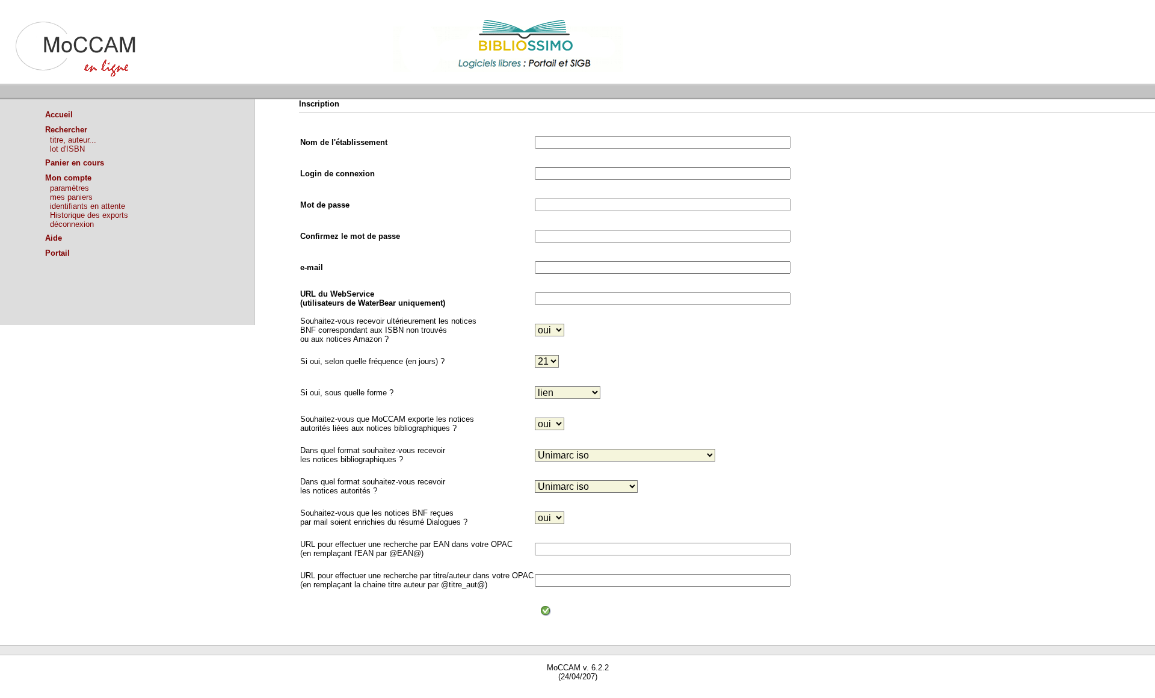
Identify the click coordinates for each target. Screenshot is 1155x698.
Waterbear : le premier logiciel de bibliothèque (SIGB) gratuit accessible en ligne (139, 693)
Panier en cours (74, 162)
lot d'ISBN (67, 148)
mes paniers (71, 197)
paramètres (69, 188)
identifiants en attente (87, 206)
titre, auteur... (73, 139)
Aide (53, 237)
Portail (57, 253)
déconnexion (72, 224)
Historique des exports (89, 215)
